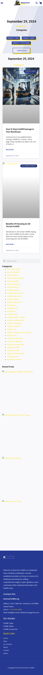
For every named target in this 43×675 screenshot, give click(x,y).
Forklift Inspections (14, 296)
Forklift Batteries (13, 287)
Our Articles (7, 644)
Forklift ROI (11, 311)
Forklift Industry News (15, 293)
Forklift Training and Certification (19, 332)
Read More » (10, 150)
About (5, 647)
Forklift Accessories (14, 284)
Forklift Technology (14, 323)
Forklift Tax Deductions (15, 320)
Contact (6, 650)
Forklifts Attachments (15, 338)
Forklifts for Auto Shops (16, 344)
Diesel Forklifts (12, 275)
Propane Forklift (13, 350)
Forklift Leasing (12, 299)
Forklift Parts (12, 305)
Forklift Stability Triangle (16, 317)
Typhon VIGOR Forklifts (15, 353)
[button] (2, 3)
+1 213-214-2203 (15, 609)
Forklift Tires (11, 329)
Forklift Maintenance (14, 302)
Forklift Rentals (12, 308)
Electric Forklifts (13, 281)
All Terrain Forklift (13, 269)
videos (5, 653)
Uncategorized (12, 356)
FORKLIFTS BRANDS (14, 341)
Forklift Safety (12, 314)
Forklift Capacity (13, 290)
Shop (5, 641)
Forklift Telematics (14, 326)
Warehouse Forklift (14, 359)
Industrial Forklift (13, 347)
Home (5, 638)
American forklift (13, 272)
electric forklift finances (15, 278)
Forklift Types (12, 335)
